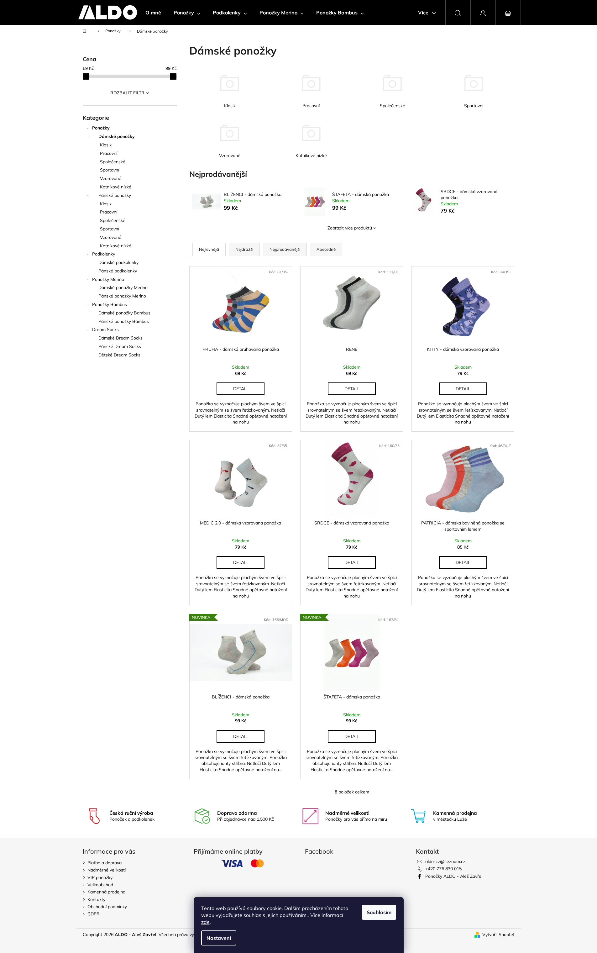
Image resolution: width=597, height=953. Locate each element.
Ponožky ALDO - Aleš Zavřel (453, 876)
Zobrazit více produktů (349, 228)
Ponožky (101, 128)
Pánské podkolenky (117, 271)
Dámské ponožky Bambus (124, 313)
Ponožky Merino (108, 279)
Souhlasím (379, 912)
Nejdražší (244, 249)
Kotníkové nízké (115, 187)
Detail (240, 389)
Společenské (112, 162)
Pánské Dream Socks (119, 346)
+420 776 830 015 (443, 868)
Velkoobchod (100, 884)
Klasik (106, 145)
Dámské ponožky (116, 136)
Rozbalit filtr (127, 93)
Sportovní (109, 170)
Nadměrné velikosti (106, 870)
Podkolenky (103, 254)
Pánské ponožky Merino (122, 296)
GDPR (93, 914)
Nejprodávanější (285, 249)
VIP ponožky (100, 877)
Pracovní (108, 153)
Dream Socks (105, 329)
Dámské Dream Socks (120, 338)
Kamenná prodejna (106, 892)
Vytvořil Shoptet (498, 934)
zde (205, 922)
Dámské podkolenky (118, 262)
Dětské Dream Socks (119, 355)
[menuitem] (153, 12)
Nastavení (219, 938)
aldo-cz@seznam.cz (445, 861)
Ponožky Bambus (109, 304)
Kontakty (96, 899)
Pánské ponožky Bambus (123, 321)
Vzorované (110, 178)
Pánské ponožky (114, 195)
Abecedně (326, 249)
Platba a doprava (104, 863)
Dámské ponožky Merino (123, 287)
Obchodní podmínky (107, 906)
